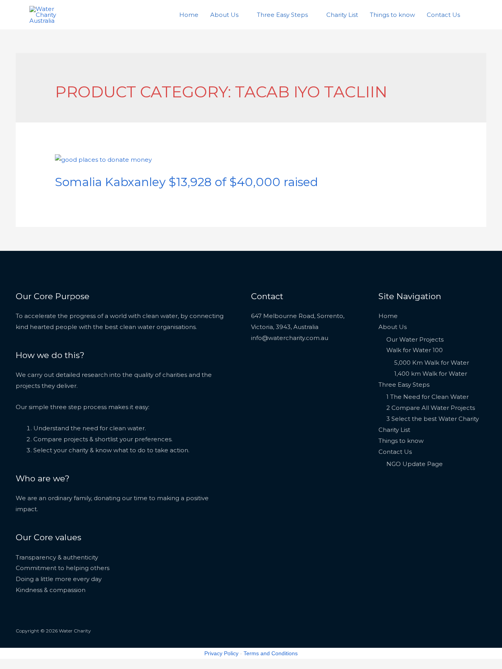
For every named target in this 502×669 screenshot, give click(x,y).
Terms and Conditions (271, 653)
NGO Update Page (414, 464)
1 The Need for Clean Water (427, 396)
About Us (224, 14)
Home (188, 14)
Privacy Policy (221, 653)
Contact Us (443, 14)
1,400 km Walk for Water (430, 373)
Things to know (392, 14)
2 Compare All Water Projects (430, 407)
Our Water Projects (415, 339)
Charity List (342, 14)
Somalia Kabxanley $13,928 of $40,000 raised (186, 182)
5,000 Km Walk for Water (431, 362)
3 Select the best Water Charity (432, 418)
